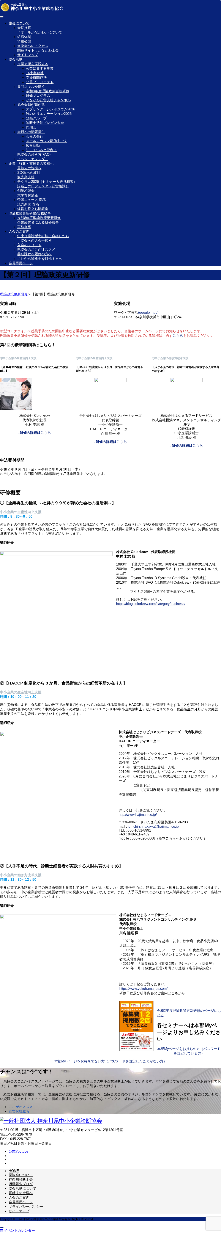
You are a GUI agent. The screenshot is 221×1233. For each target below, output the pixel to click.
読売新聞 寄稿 (28, 204)
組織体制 (24, 37)
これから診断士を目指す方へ (39, 258)
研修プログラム (38, 95)
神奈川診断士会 (21, 1179)
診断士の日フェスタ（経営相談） (43, 186)
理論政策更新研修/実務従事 (30, 213)
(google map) (148, 312)
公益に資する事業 (40, 68)
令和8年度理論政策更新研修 (47, 91)
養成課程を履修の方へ (34, 254)
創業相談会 (26, 191)
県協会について (21, 1175)
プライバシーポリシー (26, 1206)
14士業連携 (35, 73)
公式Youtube (18, 1151)
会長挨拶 (24, 28)
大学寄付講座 (27, 195)
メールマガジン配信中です (46, 141)
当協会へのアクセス (32, 46)
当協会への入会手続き (34, 240)
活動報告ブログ (21, 1184)
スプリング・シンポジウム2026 (50, 109)
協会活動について (22, 1188)
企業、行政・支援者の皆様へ (31, 163)
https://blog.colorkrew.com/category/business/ (150, 604)
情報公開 (24, 41)
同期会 (31, 127)
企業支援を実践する (32, 64)
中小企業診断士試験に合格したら (43, 236)
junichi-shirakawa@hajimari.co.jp (153, 826)
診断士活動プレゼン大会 (45, 123)
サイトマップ (27, 55)
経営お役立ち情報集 (32, 209)
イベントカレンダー (32, 159)
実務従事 (24, 227)
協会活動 (15, 59)
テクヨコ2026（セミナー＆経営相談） (47, 181)
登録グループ (36, 118)
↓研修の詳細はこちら (34, 432)
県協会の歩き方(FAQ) (34, 154)
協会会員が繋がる (31, 105)
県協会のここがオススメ (36, 249)
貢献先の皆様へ (29, 168)
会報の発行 (34, 136)
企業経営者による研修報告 (38, 222)
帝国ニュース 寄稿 (31, 200)
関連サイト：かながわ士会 (38, 50)
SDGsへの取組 (28, 172)
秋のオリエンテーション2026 (49, 114)
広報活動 (33, 145)
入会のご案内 (19, 231)
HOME (14, 1171)
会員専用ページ (21, 263)
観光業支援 (26, 177)
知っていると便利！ (41, 150)
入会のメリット (29, 245)
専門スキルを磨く (31, 86)
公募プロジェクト (40, 82)
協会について (19, 23)
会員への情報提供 (31, 132)
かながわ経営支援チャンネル (48, 100)
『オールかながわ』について (39, 32)
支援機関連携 (36, 77)
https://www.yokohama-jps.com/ (143, 988)
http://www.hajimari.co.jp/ (138, 814)
